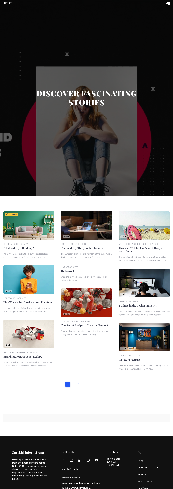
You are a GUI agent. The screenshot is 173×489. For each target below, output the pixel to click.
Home (140, 461)
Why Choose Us (145, 481)
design (7, 244)
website (30, 244)
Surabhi (7, 2)
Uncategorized (70, 267)
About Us (142, 474)
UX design (18, 244)
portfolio (67, 244)
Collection (142, 467)
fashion (123, 301)
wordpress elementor (145, 244)
